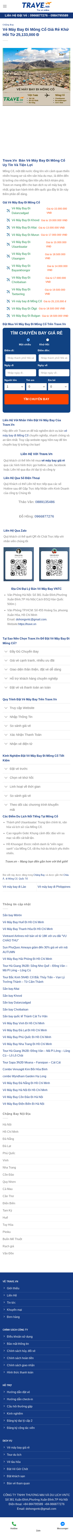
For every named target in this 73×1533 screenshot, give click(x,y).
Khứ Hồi (44, 344)
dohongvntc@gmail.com (31, 619)
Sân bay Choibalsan (15, 1009)
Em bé (51, 380)
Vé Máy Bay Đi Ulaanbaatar (39, 244)
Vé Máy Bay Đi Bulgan (40, 315)
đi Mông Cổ (11, 878)
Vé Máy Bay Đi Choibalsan (39, 280)
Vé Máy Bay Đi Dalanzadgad (39, 211)
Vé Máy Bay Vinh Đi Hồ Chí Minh (23, 1023)
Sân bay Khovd (12, 995)
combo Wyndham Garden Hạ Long (24, 1076)
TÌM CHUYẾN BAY (36, 399)
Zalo (38, 1530)
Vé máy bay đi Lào (14, 886)
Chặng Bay (8, 25)
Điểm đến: (44, 350)
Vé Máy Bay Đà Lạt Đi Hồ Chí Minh (25, 1030)
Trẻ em (30, 380)
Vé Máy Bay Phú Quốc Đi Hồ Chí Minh (27, 1037)
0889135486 (45, 502)
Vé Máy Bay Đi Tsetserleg (38, 292)
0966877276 (44, 516)
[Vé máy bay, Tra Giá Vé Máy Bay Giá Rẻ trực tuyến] (36, 6)
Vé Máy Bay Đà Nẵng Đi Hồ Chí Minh (26, 1083)
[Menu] (5, 6)
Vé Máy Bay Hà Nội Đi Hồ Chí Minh (25, 1090)
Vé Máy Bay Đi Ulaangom (38, 256)
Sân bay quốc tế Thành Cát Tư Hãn (25, 1016)
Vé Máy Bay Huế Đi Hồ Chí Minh (23, 922)
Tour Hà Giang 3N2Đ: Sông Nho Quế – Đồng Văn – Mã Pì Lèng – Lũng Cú (35, 968)
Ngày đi (9, 365)
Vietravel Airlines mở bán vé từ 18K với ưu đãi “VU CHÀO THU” (35, 938)
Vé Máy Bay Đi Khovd (39, 220)
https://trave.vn (27, 624)
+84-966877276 (54, 1504)
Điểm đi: (9, 350)
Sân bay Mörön (12, 915)
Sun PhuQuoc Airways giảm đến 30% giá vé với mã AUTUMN (35, 950)
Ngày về (42, 365)
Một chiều (25, 344)
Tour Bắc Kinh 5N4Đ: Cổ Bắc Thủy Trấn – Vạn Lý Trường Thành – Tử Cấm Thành (34, 979)
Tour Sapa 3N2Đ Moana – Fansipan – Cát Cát (32, 1062)
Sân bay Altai (11, 988)
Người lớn (10, 380)
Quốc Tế (23, 878)
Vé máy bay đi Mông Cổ (39, 301)
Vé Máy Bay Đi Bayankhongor (40, 268)
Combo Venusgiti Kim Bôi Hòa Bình (25, 1069)
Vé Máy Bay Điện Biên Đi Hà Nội (23, 1103)
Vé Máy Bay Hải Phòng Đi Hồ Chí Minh (27, 958)
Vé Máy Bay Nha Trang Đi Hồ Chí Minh (27, 1044)
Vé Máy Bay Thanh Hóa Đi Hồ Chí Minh (28, 929)
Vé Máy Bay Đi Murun (39, 234)
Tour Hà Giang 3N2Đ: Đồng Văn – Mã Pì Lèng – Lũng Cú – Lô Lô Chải (36, 1053)
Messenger (62, 1528)
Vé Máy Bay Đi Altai (38, 227)
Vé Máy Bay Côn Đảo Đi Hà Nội (23, 1097)
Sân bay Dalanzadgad (17, 1002)
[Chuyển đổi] (6, 652)
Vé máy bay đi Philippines (54, 886)
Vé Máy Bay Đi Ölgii (38, 308)
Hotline (14, 1528)
